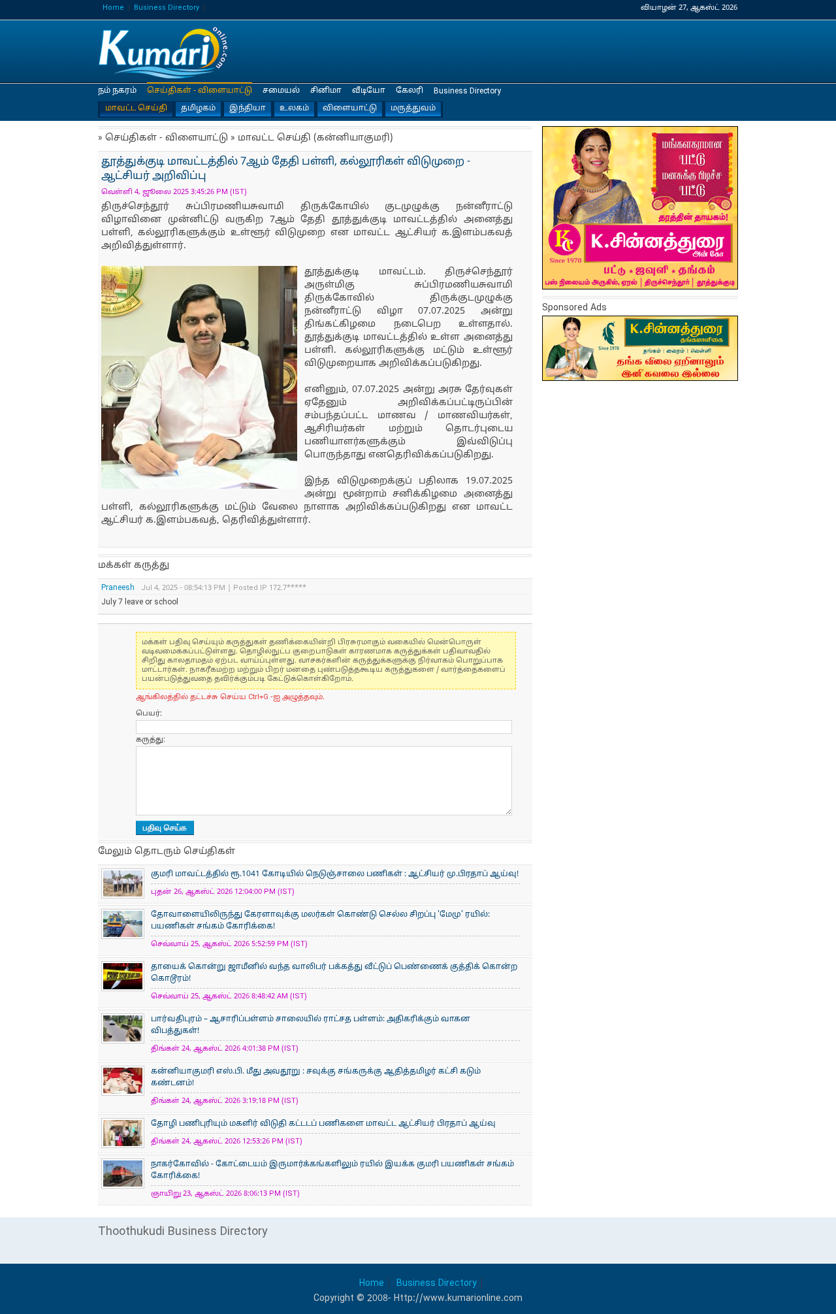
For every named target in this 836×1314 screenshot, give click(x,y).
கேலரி (409, 90)
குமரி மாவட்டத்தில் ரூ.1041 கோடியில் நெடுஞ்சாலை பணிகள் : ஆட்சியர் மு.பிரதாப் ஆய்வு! (335, 874)
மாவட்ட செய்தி (136, 108)
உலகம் (294, 108)
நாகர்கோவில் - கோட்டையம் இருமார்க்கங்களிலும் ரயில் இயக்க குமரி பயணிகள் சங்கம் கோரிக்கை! (332, 1170)
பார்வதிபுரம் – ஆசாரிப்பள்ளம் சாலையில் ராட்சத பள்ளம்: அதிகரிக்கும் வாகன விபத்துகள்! (310, 1025)
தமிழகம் (198, 108)
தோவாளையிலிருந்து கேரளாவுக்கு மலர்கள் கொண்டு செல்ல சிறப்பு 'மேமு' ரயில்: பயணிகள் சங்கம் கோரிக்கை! (320, 920)
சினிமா (326, 90)
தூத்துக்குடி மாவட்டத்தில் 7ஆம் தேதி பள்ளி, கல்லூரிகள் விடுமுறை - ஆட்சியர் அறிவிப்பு (163, 52)
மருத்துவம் (413, 108)
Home (113, 8)
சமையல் (281, 90)
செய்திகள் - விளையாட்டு (199, 90)
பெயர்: (149, 713)
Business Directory (166, 8)
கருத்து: (150, 739)
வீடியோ (368, 90)
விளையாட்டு (350, 108)
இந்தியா (247, 108)
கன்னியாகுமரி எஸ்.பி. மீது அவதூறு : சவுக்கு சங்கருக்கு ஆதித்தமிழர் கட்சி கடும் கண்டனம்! (316, 1077)
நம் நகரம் (117, 90)
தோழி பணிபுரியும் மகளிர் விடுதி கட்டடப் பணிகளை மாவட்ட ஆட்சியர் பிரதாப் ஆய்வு (323, 1123)
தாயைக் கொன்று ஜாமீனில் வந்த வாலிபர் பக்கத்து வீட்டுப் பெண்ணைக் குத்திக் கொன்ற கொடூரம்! (334, 972)
